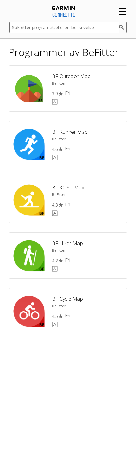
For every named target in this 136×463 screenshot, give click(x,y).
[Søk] (123, 27)
